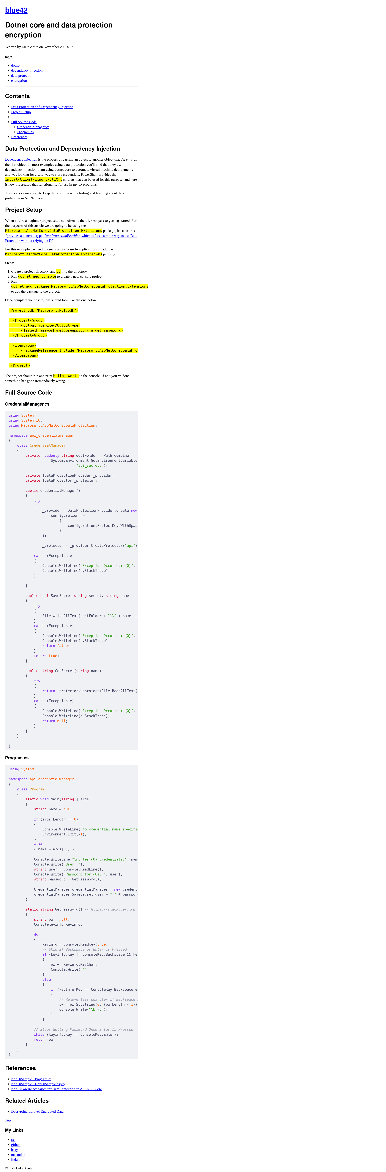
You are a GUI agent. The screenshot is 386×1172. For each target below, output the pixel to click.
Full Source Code (24, 122)
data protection (22, 75)
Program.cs (25, 132)
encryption (19, 80)
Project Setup (21, 112)
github (16, 1145)
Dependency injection (21, 159)
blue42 (16, 10)
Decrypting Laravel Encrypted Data (37, 1111)
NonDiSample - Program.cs (31, 1079)
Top (8, 1120)
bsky (14, 1150)
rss (13, 1140)
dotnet (15, 65)
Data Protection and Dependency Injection (42, 107)
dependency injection (27, 70)
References (19, 137)
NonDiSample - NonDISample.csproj (38, 1084)
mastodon (18, 1155)
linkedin (17, 1160)
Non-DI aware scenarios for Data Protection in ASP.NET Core (56, 1089)
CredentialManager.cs (33, 127)
